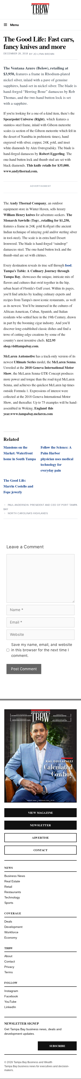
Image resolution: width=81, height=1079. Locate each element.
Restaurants (12, 892)
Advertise (40, 837)
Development (13, 927)
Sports (8, 902)
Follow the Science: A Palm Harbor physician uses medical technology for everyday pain (57, 459)
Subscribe (57, 1046)
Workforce (11, 932)
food (68, 265)
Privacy (9, 967)
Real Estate (12, 881)
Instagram (11, 991)
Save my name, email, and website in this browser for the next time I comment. (41, 650)
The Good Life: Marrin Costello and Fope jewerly (18, 486)
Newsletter (40, 825)
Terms (8, 972)
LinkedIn (10, 1007)
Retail (8, 886)
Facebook (11, 996)
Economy (10, 937)
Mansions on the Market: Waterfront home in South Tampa (19, 453)
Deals (8, 921)
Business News (14, 876)
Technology (12, 897)
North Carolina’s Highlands (28, 513)
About (8, 956)
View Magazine (40, 813)
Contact (40, 850)
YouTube (10, 1001)
